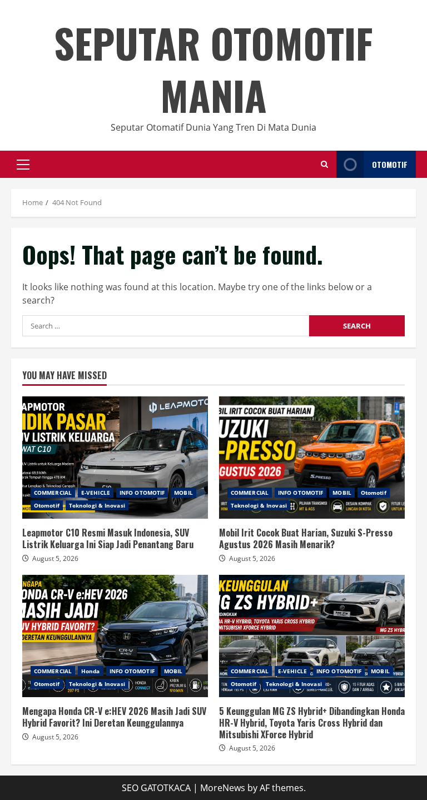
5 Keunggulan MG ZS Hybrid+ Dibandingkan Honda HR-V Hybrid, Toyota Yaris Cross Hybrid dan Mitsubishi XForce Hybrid (312, 636)
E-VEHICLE (95, 492)
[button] (23, 164)
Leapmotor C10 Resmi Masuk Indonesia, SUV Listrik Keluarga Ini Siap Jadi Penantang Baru (115, 457)
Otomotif (46, 505)
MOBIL (183, 492)
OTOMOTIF (390, 164)
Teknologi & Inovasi (97, 505)
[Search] (324, 164)
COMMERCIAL (53, 492)
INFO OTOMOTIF (142, 492)
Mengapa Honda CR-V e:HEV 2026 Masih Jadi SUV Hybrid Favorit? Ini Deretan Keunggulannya (115, 636)
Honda (90, 671)
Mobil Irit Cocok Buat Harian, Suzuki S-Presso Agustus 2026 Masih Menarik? (312, 457)
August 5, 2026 (55, 558)
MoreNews (222, 788)
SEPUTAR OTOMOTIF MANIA (213, 69)
